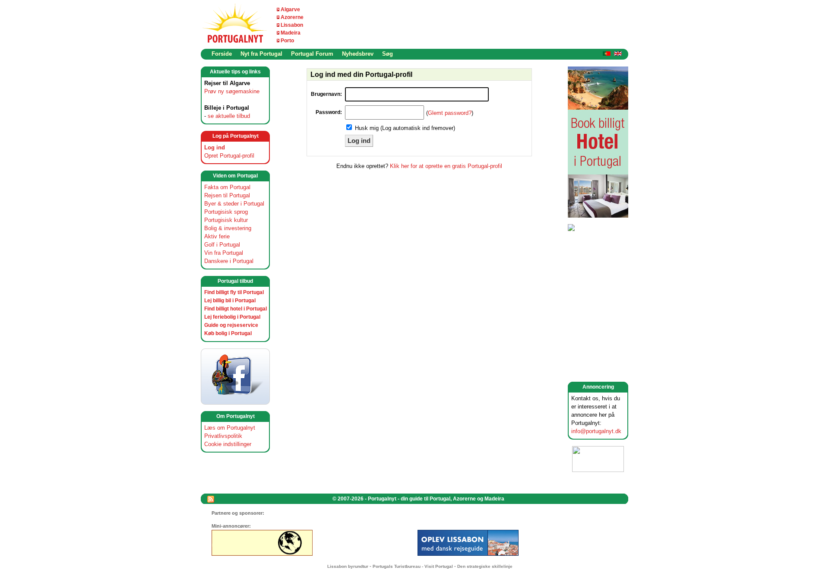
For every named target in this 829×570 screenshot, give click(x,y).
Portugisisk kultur (226, 220)
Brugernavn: (326, 94)
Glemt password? (449, 113)
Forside (222, 54)
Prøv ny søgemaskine (231, 91)
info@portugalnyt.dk (596, 431)
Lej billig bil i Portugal (230, 301)
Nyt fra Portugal (261, 54)
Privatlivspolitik (223, 436)
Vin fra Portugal (223, 253)
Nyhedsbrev (357, 54)
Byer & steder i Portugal (234, 203)
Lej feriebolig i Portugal (232, 317)
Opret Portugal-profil (229, 155)
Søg (387, 54)
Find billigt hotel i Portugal (235, 309)
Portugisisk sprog (226, 212)
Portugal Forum (312, 54)
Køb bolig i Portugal (228, 333)
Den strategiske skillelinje (485, 566)
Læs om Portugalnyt (229, 427)
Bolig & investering (227, 228)
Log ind (214, 147)
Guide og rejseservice (231, 325)
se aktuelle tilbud (229, 116)
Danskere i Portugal (228, 261)
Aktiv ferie (217, 236)
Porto (287, 41)
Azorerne (292, 17)
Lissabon (292, 25)
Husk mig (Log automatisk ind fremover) (405, 128)
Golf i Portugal (222, 244)
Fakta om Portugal (227, 187)
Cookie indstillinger (227, 444)
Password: (329, 112)
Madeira (291, 33)
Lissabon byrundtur (347, 566)
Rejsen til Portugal (227, 195)
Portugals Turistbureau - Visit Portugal (413, 566)
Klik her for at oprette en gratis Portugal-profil (446, 166)
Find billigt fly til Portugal (234, 292)
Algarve (290, 9)
